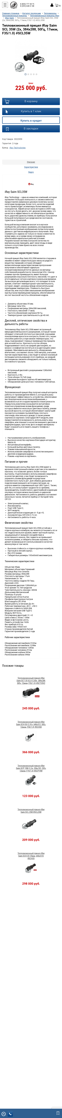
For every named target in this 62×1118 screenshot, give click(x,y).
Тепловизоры (50, 13)
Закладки (58, 1113)
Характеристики (31, 167)
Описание (31, 162)
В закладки (31, 128)
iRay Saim (9, 18)
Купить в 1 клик (31, 111)
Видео (31, 172)
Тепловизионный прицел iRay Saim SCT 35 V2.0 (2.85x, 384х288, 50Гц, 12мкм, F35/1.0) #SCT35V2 (31, 681)
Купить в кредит (31, 120)
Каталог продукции (31, 13)
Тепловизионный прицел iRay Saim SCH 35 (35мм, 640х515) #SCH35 (31, 856)
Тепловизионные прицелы (14, 16)
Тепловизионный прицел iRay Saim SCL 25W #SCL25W (31, 810)
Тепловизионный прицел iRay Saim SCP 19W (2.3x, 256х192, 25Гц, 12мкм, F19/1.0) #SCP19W (31, 768)
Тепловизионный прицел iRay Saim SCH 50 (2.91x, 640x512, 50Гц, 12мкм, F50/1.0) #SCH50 (31, 724)
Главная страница (10, 13)
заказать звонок (10, 1114)
